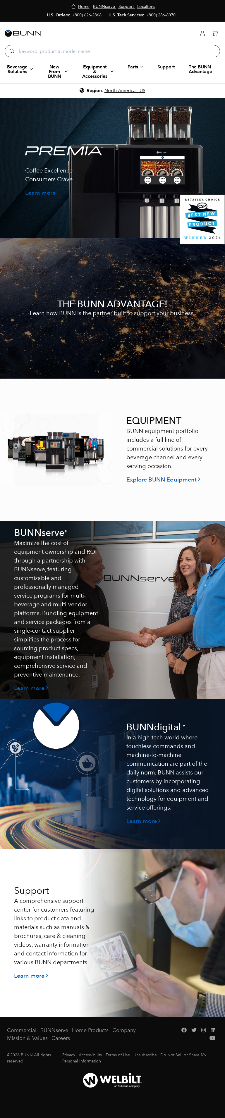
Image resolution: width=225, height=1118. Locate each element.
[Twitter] (194, 1030)
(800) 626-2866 (87, 15)
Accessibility (90, 1055)
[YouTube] (212, 1038)
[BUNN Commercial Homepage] (23, 33)
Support (166, 67)
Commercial (22, 1030)
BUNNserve (54, 1030)
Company (124, 1030)
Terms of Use (118, 1055)
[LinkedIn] (213, 1030)
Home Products (90, 1030)
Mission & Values (27, 1038)
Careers (60, 1038)
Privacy (68, 1055)
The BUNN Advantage (200, 69)
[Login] (202, 33)
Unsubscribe (145, 1055)
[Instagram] (203, 1030)
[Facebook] (184, 1030)
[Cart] (214, 33)
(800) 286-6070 (161, 15)
